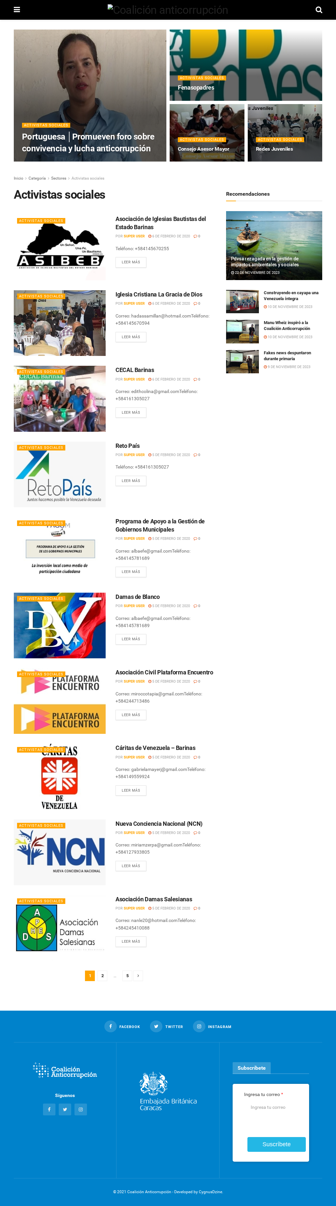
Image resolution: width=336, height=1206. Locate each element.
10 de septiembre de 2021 (110, 161)
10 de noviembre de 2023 (289, 307)
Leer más (131, 262)
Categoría (37, 178)
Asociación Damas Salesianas (154, 899)
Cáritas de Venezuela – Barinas (155, 747)
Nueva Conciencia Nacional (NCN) (159, 823)
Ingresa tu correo (263, 1094)
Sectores (58, 178)
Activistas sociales (46, 125)
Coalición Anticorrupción (55, 161)
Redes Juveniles (274, 149)
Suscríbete (276, 1144)
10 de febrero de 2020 (201, 100)
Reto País (128, 445)
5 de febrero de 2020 (170, 455)
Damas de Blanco (138, 596)
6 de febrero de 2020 (200, 161)
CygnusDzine (210, 1192)
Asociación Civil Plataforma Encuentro (164, 672)
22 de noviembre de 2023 (257, 273)
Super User (134, 236)
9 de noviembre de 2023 (288, 367)
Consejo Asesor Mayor (203, 149)
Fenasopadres (196, 87)
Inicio (18, 178)
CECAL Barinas (135, 369)
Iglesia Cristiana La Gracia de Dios (159, 294)
